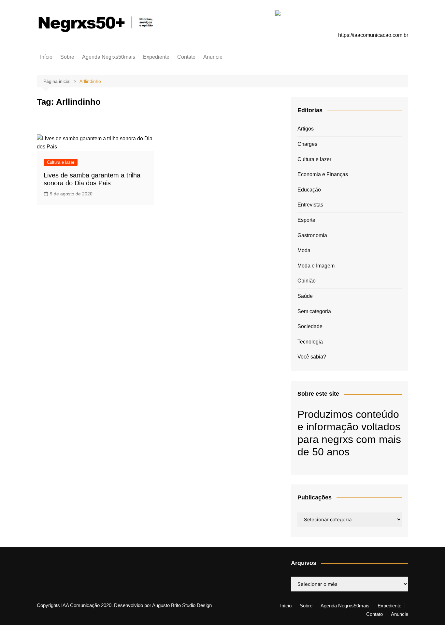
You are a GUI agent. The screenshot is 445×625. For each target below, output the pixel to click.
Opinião (306, 280)
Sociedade (310, 326)
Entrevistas (310, 204)
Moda (303, 250)
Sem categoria (314, 311)
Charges (307, 144)
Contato (186, 57)
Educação (309, 189)
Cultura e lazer (60, 162)
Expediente (156, 57)
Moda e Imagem (316, 265)
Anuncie (213, 57)
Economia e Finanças (322, 174)
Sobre (67, 57)
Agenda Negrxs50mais (108, 57)
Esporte (306, 220)
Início (46, 57)
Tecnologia (310, 341)
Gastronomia (312, 235)
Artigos (305, 128)
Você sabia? (311, 356)
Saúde (305, 296)
